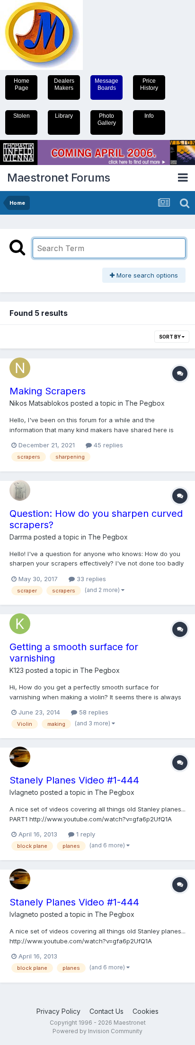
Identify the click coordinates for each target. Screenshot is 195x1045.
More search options (146, 275)
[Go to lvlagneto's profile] (19, 757)
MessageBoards (106, 84)
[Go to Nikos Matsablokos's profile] (19, 367)
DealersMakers (64, 84)
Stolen (21, 116)
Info (149, 116)
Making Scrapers (47, 391)
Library (64, 116)
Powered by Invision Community (97, 1031)
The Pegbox (145, 403)
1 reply (84, 834)
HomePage (21, 84)
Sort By (170, 337)
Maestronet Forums (58, 177)
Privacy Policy (58, 1011)
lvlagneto (23, 792)
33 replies (90, 579)
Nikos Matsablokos (39, 403)
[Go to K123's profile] (19, 623)
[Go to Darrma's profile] (19, 490)
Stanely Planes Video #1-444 (74, 780)
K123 (16, 670)
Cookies (146, 1011)
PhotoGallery (107, 119)
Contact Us (106, 1011)
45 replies (107, 445)
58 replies (92, 712)
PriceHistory (149, 84)
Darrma (20, 537)
